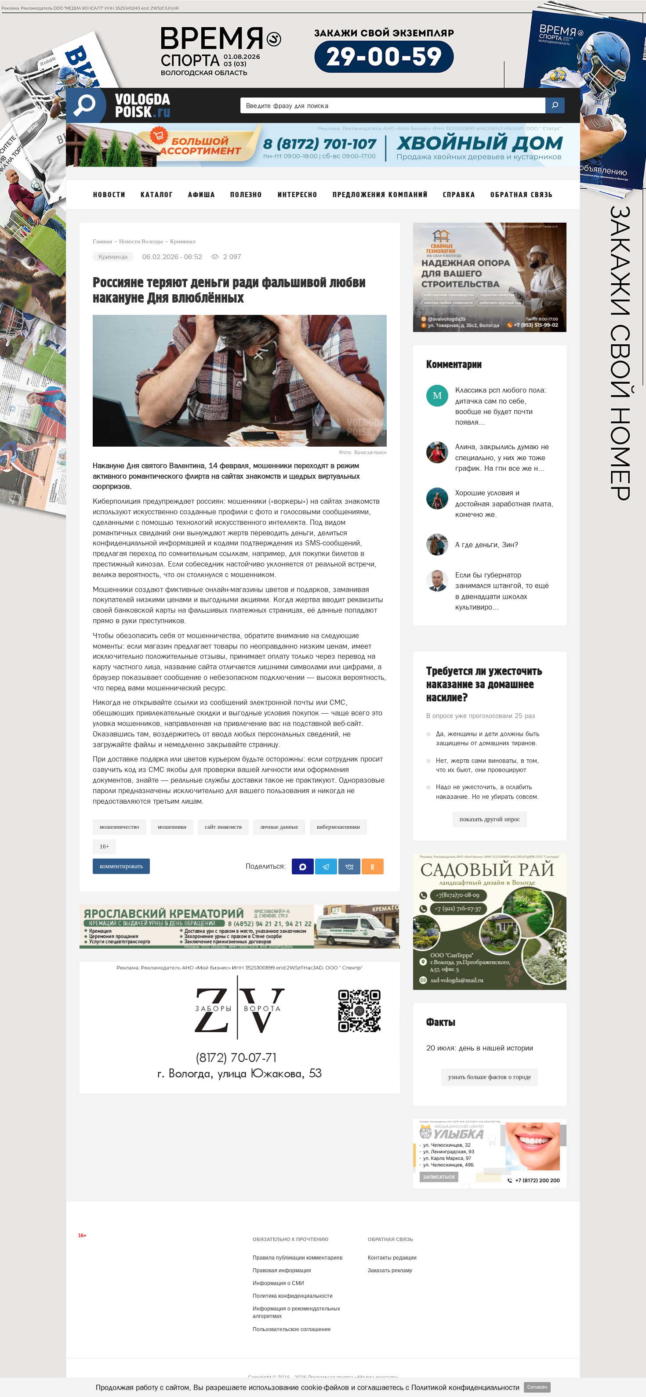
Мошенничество (119, 826)
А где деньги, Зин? (486, 544)
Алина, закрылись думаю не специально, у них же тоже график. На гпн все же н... (502, 457)
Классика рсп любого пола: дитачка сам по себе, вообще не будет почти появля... (500, 406)
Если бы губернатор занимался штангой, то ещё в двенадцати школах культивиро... (502, 590)
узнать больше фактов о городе (489, 1077)
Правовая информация (282, 1270)
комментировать (121, 866)
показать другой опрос (490, 819)
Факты (440, 1022)
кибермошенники (338, 826)
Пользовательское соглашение (292, 1329)
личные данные (279, 826)
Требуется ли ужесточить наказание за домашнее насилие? (484, 684)
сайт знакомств (223, 826)
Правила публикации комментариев (297, 1258)
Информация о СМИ (278, 1283)
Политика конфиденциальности (293, 1296)
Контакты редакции (392, 1258)
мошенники (172, 826)
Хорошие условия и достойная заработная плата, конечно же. (504, 503)
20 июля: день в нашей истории (479, 1047)
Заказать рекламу (390, 1270)
